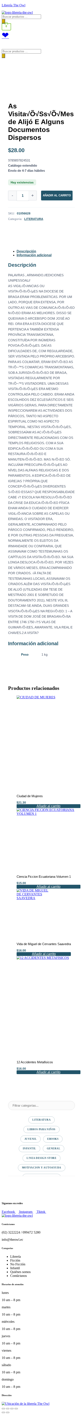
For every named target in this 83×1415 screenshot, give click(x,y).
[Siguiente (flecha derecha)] (7, 1412)
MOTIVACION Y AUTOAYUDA (41, 1167)
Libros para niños (41, 1129)
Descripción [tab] (26, 251)
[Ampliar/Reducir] (3, 1408)
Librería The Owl (13, 5)
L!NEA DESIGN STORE (41, 1158)
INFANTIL (29, 1148)
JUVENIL (30, 1138)
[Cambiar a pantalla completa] (7, 1408)
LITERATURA (33, 219)
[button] (41, 44)
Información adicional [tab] (34, 255)
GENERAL (53, 1148)
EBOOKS (53, 1138)
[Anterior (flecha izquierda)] (3, 1412)
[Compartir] (12, 1408)
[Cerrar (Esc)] (16, 1408)
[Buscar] (3, 21)
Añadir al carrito (57, 195)
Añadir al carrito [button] (48, 806)
